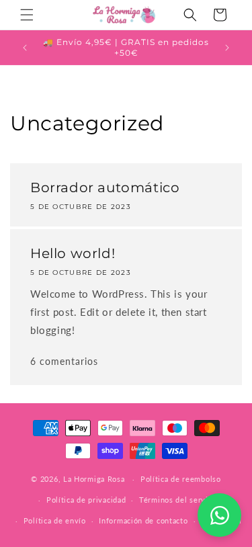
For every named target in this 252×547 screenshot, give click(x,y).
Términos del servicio (179, 499)
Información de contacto (143, 520)
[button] (27, 15)
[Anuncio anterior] (25, 47)
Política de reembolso (180, 478)
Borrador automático (104, 187)
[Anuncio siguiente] (227, 47)
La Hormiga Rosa (94, 478)
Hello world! (72, 253)
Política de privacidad (86, 499)
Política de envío (55, 520)
